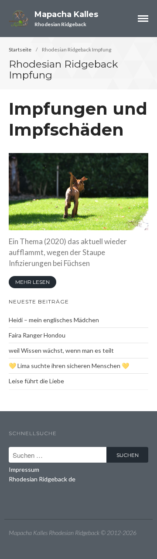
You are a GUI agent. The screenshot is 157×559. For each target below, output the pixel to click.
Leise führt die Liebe (36, 381)
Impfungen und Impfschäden (78, 119)
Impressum (24, 469)
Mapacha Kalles (66, 14)
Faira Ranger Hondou (37, 335)
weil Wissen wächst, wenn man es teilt (61, 350)
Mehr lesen (32, 282)
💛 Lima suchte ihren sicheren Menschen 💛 (69, 365)
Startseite (20, 49)
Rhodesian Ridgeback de (42, 479)
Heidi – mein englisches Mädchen (54, 320)
